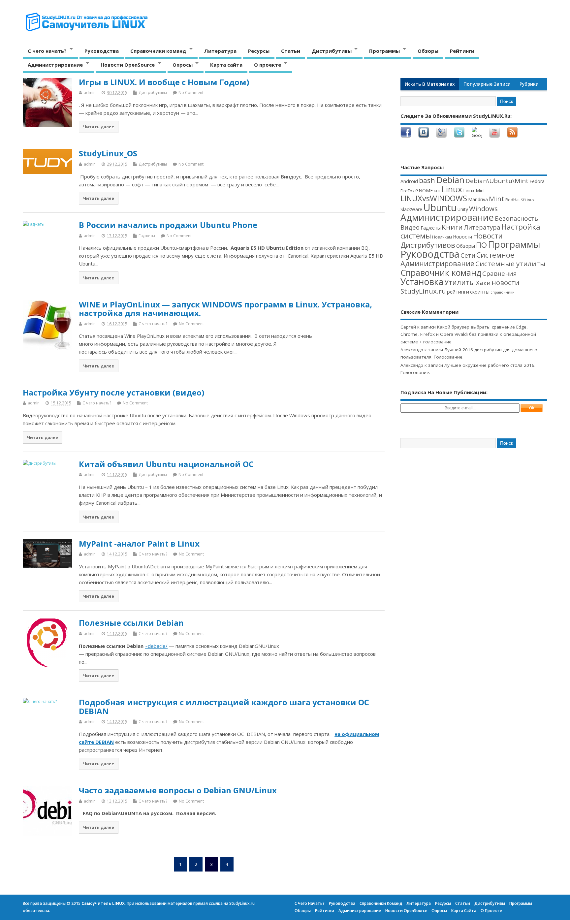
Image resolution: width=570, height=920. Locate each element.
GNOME (424, 190)
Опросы (183, 64)
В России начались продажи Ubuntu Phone (168, 224)
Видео (410, 227)
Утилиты (459, 282)
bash (427, 180)
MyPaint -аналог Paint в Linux (139, 543)
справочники (503, 292)
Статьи (290, 51)
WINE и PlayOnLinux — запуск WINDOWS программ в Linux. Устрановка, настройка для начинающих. (225, 308)
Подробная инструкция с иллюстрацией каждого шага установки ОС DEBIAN (224, 706)
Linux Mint (474, 190)
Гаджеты (147, 235)
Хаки (483, 282)
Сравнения (499, 273)
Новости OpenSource (128, 64)
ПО (481, 245)
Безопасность (516, 218)
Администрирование (55, 64)
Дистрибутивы (332, 51)
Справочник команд (440, 272)
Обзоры (428, 51)
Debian (450, 180)
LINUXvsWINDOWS (433, 198)
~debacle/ (156, 646)
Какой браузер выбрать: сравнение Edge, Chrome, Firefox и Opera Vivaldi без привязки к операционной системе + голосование (468, 334)
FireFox (407, 191)
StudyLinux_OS (108, 153)
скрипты (480, 291)
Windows (483, 208)
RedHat (512, 200)
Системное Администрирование (457, 259)
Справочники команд (158, 51)
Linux (452, 189)
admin (90, 92)
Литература (220, 51)
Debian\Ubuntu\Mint (496, 180)
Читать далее (98, 126)
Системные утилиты (510, 263)
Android (409, 181)
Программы (384, 51)
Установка (421, 281)
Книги (452, 227)
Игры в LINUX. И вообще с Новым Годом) (164, 82)
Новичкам (442, 237)
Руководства (101, 51)
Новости (462, 237)
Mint (496, 198)
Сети (467, 255)
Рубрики (529, 84)
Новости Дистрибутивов (451, 240)
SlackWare (411, 209)
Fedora (537, 181)
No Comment (191, 92)
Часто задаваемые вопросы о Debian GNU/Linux (178, 790)
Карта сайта (226, 64)
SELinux (527, 200)
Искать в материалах (430, 84)
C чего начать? (47, 51)
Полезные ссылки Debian (131, 622)
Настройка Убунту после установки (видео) (114, 392)
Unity (463, 209)
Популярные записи (487, 84)
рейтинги (458, 291)
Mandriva (478, 199)
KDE (437, 191)
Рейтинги (462, 51)
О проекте (267, 64)
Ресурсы (258, 51)
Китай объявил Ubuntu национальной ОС (166, 464)
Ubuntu (440, 207)
